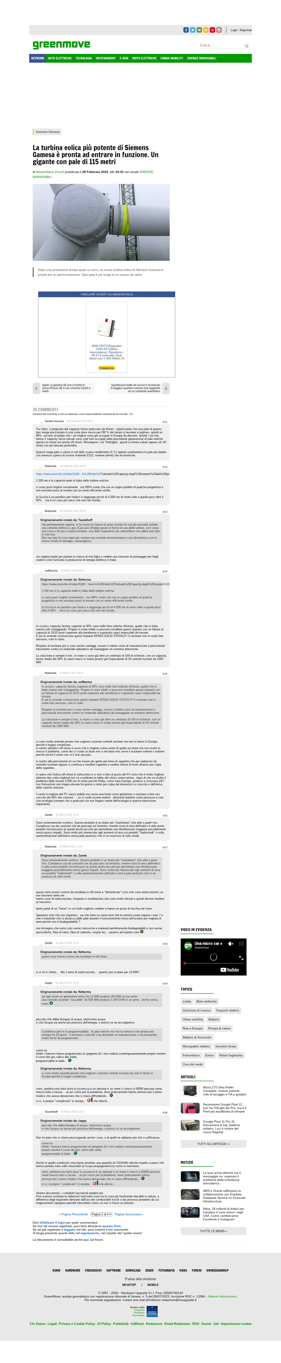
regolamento (90, 1233)
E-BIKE (124, 58)
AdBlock (137, 1324)
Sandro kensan (54, 421)
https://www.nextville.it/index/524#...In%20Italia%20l (69, 474)
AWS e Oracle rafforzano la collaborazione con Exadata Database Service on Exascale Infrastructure (224, 1196)
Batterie (214, 1019)
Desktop (129, 1285)
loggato (70, 1229)
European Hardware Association (138, 1313)
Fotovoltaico (191, 1055)
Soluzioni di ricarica (197, 1010)
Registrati (246, 30)
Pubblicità (120, 1324)
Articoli (188, 1077)
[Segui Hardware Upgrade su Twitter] (192, 30)
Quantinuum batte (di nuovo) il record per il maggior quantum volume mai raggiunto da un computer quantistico (135, 388)
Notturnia (50, 466)
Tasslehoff (51, 1111)
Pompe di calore (219, 1028)
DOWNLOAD (133, 1270)
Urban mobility (193, 1019)
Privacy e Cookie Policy (77, 1324)
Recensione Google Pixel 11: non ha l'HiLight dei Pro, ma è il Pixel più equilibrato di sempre (224, 1108)
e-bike (187, 1001)
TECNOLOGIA (84, 58)
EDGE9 (149, 1270)
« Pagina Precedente (73, 1214)
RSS (195, 1324)
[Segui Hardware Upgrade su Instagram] (219, 30)
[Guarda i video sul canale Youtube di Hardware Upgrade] (212, 30)
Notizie (187, 1162)
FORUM (197, 1270)
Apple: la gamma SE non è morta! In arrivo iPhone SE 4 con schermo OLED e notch (66, 388)
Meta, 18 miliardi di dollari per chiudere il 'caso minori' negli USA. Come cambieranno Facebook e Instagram (223, 1214)
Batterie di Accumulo (197, 1037)
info (131, 414)
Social (206, 1324)
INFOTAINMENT (106, 58)
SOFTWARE (113, 1270)
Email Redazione (177, 1324)
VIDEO (183, 1270)
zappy (48, 982)
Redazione (154, 1324)
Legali (52, 1324)
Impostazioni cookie (236, 1324)
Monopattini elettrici (196, 1046)
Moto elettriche (206, 1001)
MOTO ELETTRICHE (144, 58)
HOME (56, 1270)
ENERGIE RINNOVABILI (201, 58)
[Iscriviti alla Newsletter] (199, 30)
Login (234, 30)
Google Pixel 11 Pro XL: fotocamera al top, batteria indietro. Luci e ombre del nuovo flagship (221, 1127)
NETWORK (37, 58)
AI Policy (104, 1324)
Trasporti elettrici (227, 1010)
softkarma (51, 570)
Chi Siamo (37, 1324)
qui (86, 1239)
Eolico (209, 1055)
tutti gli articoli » (213, 1144)
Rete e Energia (193, 1028)
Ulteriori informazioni (222, 1296)
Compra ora (106, 368)
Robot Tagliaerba (231, 1055)
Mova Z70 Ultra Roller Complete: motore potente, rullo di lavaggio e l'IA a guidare (224, 1091)
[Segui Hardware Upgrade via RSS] (206, 30)
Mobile (153, 1285)
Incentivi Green (226, 1046)
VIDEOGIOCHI (93, 1270)
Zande (48, 814)
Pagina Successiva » (129, 1214)
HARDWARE (72, 1270)
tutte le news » (213, 1231)
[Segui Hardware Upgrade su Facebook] (186, 30)
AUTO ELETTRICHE (60, 58)
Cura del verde (193, 1064)
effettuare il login (52, 1222)
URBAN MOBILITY (171, 58)
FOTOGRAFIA (167, 1270)
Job (216, 1324)
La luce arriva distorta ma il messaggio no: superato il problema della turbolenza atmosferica (222, 1178)
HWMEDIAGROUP (217, 1270)
